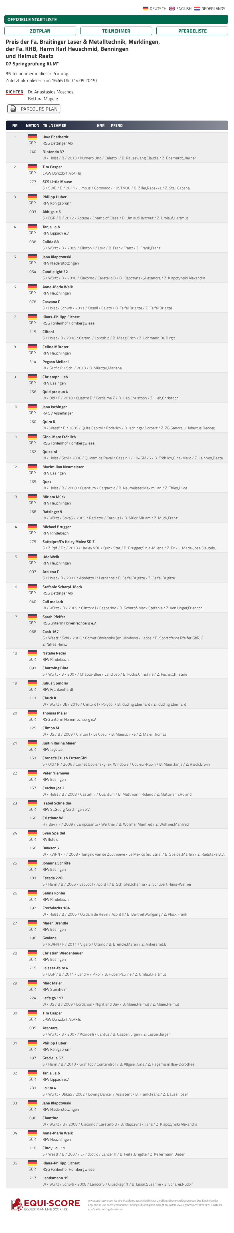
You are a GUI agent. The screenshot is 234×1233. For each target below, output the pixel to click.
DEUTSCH (158, 8)
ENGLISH (183, 8)
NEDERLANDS (213, 8)
